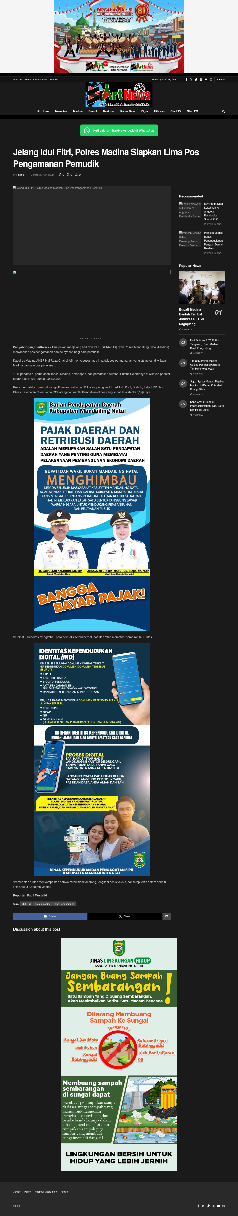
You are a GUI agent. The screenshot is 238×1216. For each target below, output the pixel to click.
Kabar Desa (127, 111)
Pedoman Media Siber (36, 79)
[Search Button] (223, 111)
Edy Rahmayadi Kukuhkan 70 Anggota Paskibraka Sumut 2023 (213, 211)
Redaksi (54, 79)
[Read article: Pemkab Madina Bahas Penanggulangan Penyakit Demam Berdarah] (190, 239)
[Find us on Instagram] (201, 79)
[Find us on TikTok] (196, 79)
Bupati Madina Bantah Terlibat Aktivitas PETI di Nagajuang (191, 316)
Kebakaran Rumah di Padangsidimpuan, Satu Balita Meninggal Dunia (207, 405)
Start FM (192, 111)
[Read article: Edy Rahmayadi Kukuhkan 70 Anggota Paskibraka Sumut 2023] (190, 210)
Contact (17, 1191)
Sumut (93, 111)
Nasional (108, 111)
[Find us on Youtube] (206, 79)
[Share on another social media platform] (167, 916)
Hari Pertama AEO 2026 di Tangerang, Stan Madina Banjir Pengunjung (205, 344)
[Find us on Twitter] (191, 79)
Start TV (176, 111)
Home (45, 111)
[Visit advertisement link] (119, 36)
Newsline (61, 111)
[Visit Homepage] (119, 94)
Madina (78, 111)
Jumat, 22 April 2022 (42, 174)
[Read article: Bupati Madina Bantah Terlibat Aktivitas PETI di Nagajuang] (202, 287)
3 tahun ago (213, 224)
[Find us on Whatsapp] (211, 79)
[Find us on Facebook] (186, 79)
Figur (144, 111)
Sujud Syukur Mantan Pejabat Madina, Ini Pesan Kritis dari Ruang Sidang (207, 385)
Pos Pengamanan (65, 903)
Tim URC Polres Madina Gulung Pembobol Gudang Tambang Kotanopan (205, 364)
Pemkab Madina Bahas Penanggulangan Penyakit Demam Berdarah (214, 240)
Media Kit (17, 79)
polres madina (43, 903)
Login (222, 79)
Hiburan (159, 111)
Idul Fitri (26, 903)
